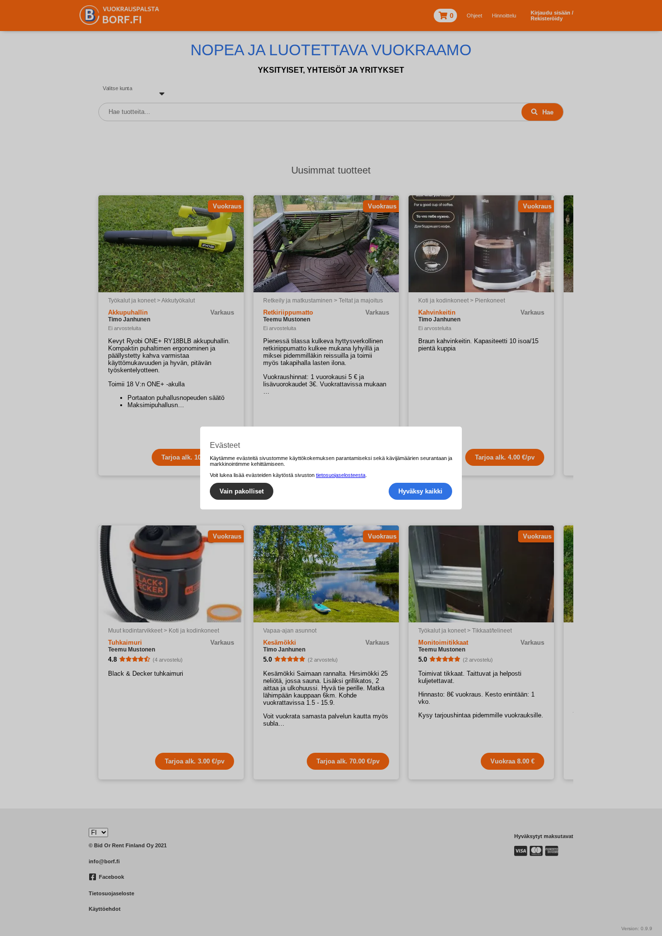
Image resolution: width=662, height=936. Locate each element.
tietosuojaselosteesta (340, 475)
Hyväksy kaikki (420, 491)
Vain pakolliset (242, 491)
